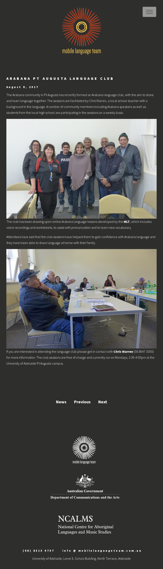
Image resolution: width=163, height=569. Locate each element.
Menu (149, 12)
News (61, 401)
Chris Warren (123, 351)
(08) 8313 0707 (38, 550)
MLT (127, 221)
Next (102, 401)
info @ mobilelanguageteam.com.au (102, 550)
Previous (82, 401)
